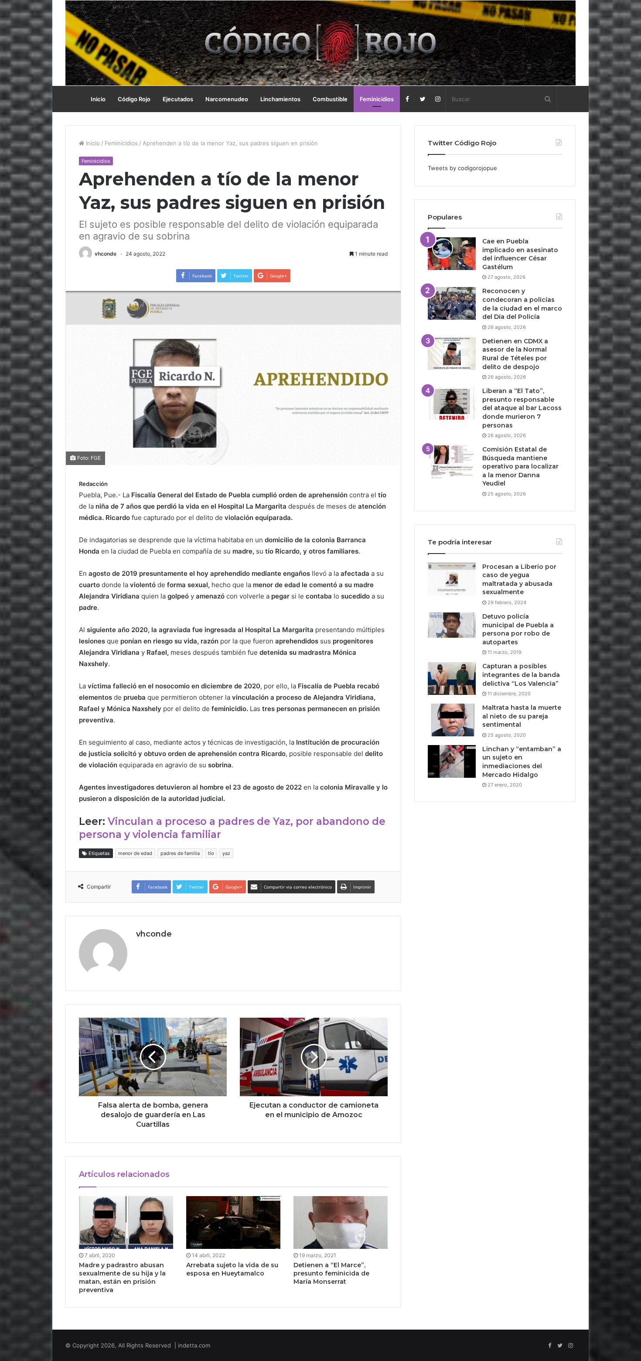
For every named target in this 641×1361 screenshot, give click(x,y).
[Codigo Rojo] (320, 42)
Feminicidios (377, 99)
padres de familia (180, 853)
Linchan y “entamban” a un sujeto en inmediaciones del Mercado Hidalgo (521, 762)
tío (211, 853)
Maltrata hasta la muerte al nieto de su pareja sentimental (521, 716)
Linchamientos (280, 99)
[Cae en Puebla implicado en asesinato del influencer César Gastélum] (452, 253)
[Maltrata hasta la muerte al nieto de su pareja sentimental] (452, 720)
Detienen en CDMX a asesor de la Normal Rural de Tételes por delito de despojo (515, 354)
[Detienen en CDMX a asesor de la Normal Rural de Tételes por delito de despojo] (452, 353)
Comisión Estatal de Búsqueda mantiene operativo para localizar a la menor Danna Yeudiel (520, 466)
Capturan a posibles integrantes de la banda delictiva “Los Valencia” (521, 674)
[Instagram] (438, 99)
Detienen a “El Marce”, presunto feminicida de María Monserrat (331, 1273)
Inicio (98, 99)
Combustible (330, 99)
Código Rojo (134, 99)
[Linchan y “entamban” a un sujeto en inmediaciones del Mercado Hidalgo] (452, 761)
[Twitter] (422, 99)
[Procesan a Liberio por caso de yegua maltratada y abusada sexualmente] (452, 579)
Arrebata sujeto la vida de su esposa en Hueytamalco (232, 1269)
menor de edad (135, 853)
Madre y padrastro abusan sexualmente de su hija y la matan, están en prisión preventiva (122, 1277)
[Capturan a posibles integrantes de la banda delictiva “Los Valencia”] (452, 678)
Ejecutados (178, 99)
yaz (226, 853)
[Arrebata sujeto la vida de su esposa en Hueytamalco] (233, 1222)
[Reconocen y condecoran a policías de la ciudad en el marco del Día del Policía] (452, 303)
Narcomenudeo (226, 99)
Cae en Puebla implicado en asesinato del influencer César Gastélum (520, 254)
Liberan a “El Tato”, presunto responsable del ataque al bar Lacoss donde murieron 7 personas (522, 408)
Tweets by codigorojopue (462, 167)
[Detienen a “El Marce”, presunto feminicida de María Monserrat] (340, 1222)
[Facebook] (407, 99)
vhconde (105, 253)
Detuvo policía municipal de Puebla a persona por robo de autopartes (518, 629)
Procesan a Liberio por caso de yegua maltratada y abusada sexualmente (519, 579)
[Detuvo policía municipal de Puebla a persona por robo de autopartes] (452, 625)
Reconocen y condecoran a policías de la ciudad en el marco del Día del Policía (522, 304)
